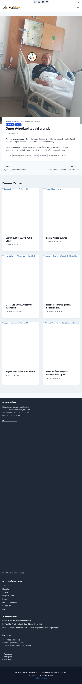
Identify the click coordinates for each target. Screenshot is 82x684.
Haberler (9, 124)
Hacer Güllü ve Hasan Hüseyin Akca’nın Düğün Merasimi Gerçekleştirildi (31, 628)
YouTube (7, 659)
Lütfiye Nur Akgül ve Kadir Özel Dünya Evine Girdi (22, 624)
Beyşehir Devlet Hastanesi (22, 155)
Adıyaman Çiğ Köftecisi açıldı (14, 168)
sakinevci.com (41, 678)
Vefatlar (5, 592)
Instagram (8, 657)
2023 (8, 155)
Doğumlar (6, 599)
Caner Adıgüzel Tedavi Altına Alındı (16, 620)
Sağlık (18, 124)
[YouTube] (47, 1)
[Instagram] (39, 1)
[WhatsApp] (35, 1)
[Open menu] (78, 7)
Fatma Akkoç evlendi (56, 238)
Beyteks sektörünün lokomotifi (20, 371)
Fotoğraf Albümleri (9, 602)
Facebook (8, 654)
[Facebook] (43, 1)
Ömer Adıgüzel (54, 155)
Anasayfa (6, 586)
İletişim (5, 609)
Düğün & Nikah (8, 596)
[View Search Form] (78, 2)
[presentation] (20, 210)
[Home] (6, 121)
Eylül (36, 155)
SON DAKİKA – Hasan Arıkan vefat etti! (64, 168)
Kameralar (6, 606)
